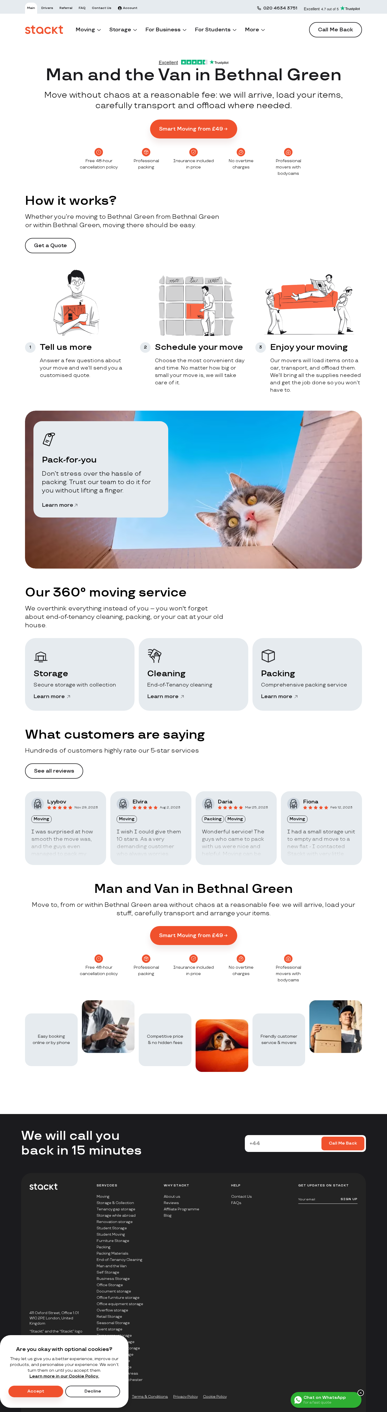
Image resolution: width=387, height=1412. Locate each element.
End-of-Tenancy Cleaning (119, 1259)
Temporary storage (114, 1335)
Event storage (109, 1329)
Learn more (57, 505)
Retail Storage (109, 1316)
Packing (104, 1247)
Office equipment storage (120, 1304)
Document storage (114, 1291)
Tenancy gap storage (116, 1209)
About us (172, 1196)
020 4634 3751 (280, 8)
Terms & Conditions (150, 1396)
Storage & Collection (115, 1203)
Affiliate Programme (181, 1209)
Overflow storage (112, 1310)
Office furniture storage (118, 1297)
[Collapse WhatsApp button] (361, 1393)
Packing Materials (112, 1253)
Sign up (349, 1199)
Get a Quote (50, 245)
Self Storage (108, 1272)
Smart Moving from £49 (191, 129)
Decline (93, 1391)
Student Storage (112, 1228)
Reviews (171, 1203)
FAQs (236, 1203)
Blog (168, 1215)
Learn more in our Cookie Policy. (64, 1376)
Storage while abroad (116, 1215)
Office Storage (110, 1285)
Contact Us (241, 1196)
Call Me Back (335, 30)
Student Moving (111, 1234)
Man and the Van (112, 1266)
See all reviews (54, 771)
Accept (35, 1391)
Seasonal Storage (113, 1323)
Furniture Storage (113, 1241)
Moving (103, 1196)
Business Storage (113, 1278)
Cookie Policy (215, 1396)
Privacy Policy (185, 1396)
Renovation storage (115, 1222)
